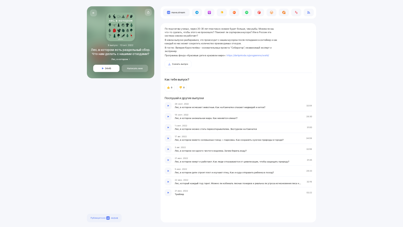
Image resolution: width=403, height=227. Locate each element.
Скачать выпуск (180, 64)
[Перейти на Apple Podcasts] (209, 12)
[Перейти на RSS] (309, 12)
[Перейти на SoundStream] (296, 12)
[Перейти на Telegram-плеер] (197, 12)
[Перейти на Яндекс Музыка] (222, 12)
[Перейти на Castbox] (234, 12)
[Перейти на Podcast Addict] (284, 12)
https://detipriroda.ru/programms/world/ (248, 55)
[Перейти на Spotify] (247, 12)
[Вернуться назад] (93, 12)
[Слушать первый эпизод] (168, 105)
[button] (148, 12)
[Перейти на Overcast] (272, 12)
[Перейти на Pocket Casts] (259, 12)
